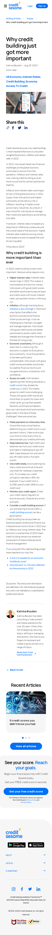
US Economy (14, 77)
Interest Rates (31, 77)
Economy (31, 81)
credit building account (21, 512)
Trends (29, 18)
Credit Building (15, 81)
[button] (6, 6)
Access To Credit (17, 86)
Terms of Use (31, 800)
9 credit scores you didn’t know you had (22, 722)
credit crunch (16, 385)
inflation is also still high (22, 308)
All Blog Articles (13, 18)
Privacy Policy (26, 802)
